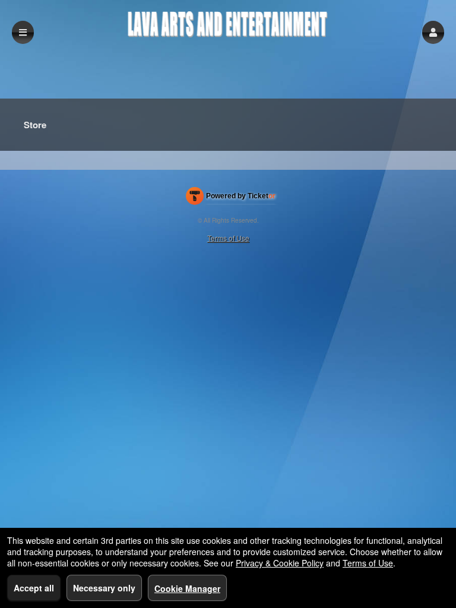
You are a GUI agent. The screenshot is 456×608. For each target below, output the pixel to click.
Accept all (34, 588)
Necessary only (104, 588)
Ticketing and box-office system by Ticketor (230, 198)
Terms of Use (228, 238)
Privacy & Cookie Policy (280, 563)
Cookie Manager (187, 588)
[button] (433, 32)
